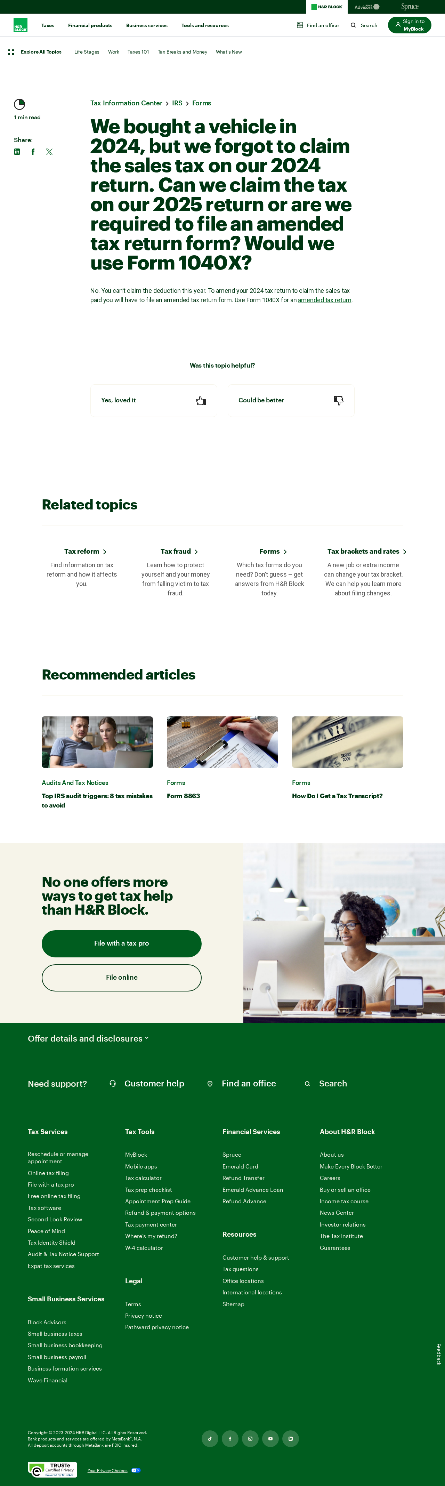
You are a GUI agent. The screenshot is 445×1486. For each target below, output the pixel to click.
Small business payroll (57, 1357)
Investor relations (343, 1224)
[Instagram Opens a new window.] (250, 1438)
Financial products (90, 25)
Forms (269, 551)
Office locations (243, 1281)
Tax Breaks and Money (182, 52)
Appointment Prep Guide (158, 1201)
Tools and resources (205, 25)
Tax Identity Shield (51, 1242)
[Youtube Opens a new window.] (270, 1438)
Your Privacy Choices (108, 1470)
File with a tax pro (121, 943)
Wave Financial (47, 1380)
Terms (133, 1304)
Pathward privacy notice (157, 1327)
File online (122, 977)
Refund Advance (244, 1201)
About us (332, 1154)
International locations (252, 1292)
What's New (229, 52)
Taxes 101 (138, 52)
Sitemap (233, 1304)
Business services (147, 25)
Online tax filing (48, 1173)
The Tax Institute (341, 1236)
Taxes (47, 25)
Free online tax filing (54, 1195)
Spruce (231, 1154)
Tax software (44, 1207)
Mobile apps (141, 1166)
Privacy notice (143, 1315)
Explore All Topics (41, 52)
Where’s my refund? (151, 1235)
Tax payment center (151, 1224)
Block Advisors (47, 1322)
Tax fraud (176, 551)
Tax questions (240, 1269)
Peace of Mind (46, 1231)
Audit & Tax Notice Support (63, 1254)
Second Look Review (55, 1219)
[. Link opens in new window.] (52, 1470)
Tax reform (81, 551)
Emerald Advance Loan (252, 1189)
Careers (330, 1178)
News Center (337, 1212)
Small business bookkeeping (65, 1345)
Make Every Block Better (351, 1166)
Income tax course (344, 1201)
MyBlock (136, 1154)
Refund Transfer (243, 1177)
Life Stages (86, 52)
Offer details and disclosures (85, 1038)
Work (113, 52)
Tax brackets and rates (363, 551)
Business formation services (65, 1368)
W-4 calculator (144, 1247)
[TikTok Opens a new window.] (210, 1438)
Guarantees (335, 1247)
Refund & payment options (160, 1212)
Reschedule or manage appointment (58, 1157)
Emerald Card (240, 1166)
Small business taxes (55, 1333)
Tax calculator (143, 1177)
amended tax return (324, 300)
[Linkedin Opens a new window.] (290, 1438)
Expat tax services (51, 1266)
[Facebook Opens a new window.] (230, 1438)
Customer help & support (255, 1257)
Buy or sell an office (345, 1189)
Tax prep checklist (148, 1189)
